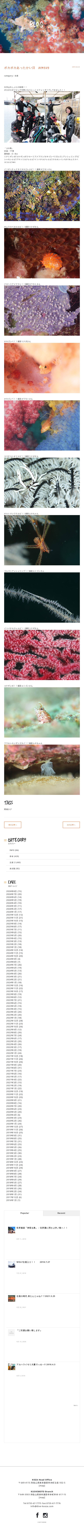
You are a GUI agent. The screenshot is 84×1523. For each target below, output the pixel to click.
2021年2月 (11, 1085)
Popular (24, 1213)
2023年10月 (12, 991)
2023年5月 (11, 1006)
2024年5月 (11, 970)
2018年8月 (11, 1173)
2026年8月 (11, 891)
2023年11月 (12, 988)
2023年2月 (11, 1014)
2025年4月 (11, 938)
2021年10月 (12, 1062)
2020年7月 (11, 1106)
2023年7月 (11, 1000)
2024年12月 (12, 950)
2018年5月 (11, 1182)
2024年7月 (11, 964)
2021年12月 (12, 1056)
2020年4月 (11, 1115)
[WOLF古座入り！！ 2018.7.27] (11, 1264)
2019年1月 (11, 1159)
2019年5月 (11, 1147)
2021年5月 (11, 1076)
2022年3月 (11, 1047)
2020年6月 (11, 1109)
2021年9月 (11, 1065)
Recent (61, 1213)
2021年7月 (11, 1070)
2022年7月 (11, 1035)
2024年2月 (11, 979)
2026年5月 (11, 900)
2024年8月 (11, 962)
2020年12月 (12, 1091)
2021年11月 (12, 1059)
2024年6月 (11, 967)
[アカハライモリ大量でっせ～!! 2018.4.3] (11, 1366)
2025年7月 (11, 929)
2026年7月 (11, 894)
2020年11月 (12, 1094)
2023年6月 (11, 1003)
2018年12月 (12, 1162)
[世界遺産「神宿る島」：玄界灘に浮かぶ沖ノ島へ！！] (11, 1230)
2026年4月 (11, 903)
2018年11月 (12, 1165)
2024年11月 (12, 953)
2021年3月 (11, 1082)
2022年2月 (11, 1050)
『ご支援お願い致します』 (29, 1330)
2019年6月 (11, 1144)
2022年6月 (11, 1038)
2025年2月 (11, 944)
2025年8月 (11, 926)
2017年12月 (12, 1197)
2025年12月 (12, 914)
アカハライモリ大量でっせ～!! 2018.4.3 (36, 1364)
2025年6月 (11, 932)
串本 (11, 856)
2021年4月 (11, 1079)
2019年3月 (11, 1153)
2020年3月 (11, 1117)
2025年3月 (11, 941)
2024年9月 (11, 959)
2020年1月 (11, 1123)
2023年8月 (11, 997)
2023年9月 (11, 994)
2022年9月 (11, 1029)
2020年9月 (11, 1100)
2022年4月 (11, 1044)
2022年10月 (12, 1026)
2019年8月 (11, 1138)
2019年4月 (11, 1150)
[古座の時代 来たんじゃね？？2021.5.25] (11, 1298)
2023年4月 (11, 1009)
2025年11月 (12, 917)
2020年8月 (11, 1103)
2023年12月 (12, 985)
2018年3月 (11, 1188)
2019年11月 (12, 1129)
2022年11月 (12, 1023)
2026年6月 (11, 897)
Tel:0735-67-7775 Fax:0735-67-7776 (42, 1503)
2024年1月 (11, 982)
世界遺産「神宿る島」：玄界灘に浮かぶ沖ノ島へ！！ (42, 1227)
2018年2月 (11, 1191)
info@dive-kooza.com (42, 1506)
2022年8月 (11, 1032)
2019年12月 (12, 1126)
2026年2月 (11, 909)
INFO (12, 850)
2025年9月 (11, 923)
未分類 (12, 868)
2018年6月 (11, 1179)
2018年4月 (11, 1185)
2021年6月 (11, 1073)
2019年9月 (11, 1135)
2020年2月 (11, 1120)
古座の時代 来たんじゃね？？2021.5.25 (36, 1296)
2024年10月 (12, 956)
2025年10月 (12, 920)
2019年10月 (12, 1132)
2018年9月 (11, 1170)
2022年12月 (12, 1020)
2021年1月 (11, 1088)
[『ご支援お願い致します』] (11, 1332)
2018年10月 (12, 1167)
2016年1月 (11, 1200)
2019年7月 (11, 1141)
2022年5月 (11, 1041)
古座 (16, 76)
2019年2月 (11, 1156)
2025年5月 (11, 935)
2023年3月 (11, 1012)
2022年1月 (11, 1053)
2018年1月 (11, 1194)
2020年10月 (12, 1097)
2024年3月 (11, 976)
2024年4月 (11, 973)
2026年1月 (11, 911)
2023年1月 (11, 1017)
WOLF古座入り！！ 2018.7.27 (33, 1262)
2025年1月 (11, 947)
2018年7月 (11, 1176)
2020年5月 (11, 1112)
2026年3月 (11, 906)
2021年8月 (11, 1067)
